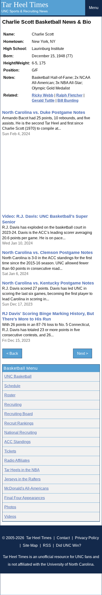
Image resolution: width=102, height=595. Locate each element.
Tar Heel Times (24, 4)
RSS (47, 545)
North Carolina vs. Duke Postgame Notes (43, 112)
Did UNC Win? (68, 545)
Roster (9, 395)
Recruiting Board (18, 414)
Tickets (10, 451)
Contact (63, 538)
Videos (10, 517)
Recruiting (13, 405)
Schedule (12, 386)
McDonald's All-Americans (26, 488)
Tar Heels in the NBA (22, 470)
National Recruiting (20, 433)
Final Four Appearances (24, 498)
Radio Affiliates (17, 460)
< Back (12, 353)
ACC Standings (17, 442)
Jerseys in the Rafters (22, 479)
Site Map (30, 545)
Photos (10, 507)
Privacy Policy (87, 538)
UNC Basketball (18, 376)
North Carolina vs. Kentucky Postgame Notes (48, 283)
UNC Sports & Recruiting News (24, 11)
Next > (82, 353)
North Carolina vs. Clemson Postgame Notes (47, 252)
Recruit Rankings (18, 423)
